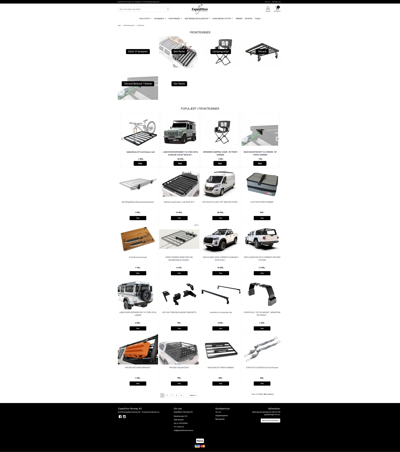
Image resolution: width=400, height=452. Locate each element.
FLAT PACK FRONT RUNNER (262, 202)
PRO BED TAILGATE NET (179, 367)
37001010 (180, 427)
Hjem (119, 25)
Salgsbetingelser (221, 416)
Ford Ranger (174, 19)
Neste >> (193, 395)
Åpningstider (220, 419)
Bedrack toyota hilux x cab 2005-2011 (179, 202)
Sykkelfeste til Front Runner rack (140, 152)
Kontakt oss (276, 2)
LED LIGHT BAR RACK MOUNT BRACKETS (179, 312)
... (185, 395)
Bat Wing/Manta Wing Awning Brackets (138, 202)
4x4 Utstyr (144, 19)
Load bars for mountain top (221, 312)
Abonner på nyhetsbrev (270, 420)
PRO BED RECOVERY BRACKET (138, 367)
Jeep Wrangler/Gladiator (196, 19)
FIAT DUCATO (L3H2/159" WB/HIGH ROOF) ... (220, 202)
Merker (239, 19)
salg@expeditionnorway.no (183, 430)
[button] (122, 138)
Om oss (267, 2)
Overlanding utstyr (221, 19)
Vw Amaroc (159, 19)
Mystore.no (155, 412)
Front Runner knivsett (138, 257)
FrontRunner (140, 25)
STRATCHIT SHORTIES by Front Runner (262, 367)
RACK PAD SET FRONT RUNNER (221, 367)
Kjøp (140, 163)
